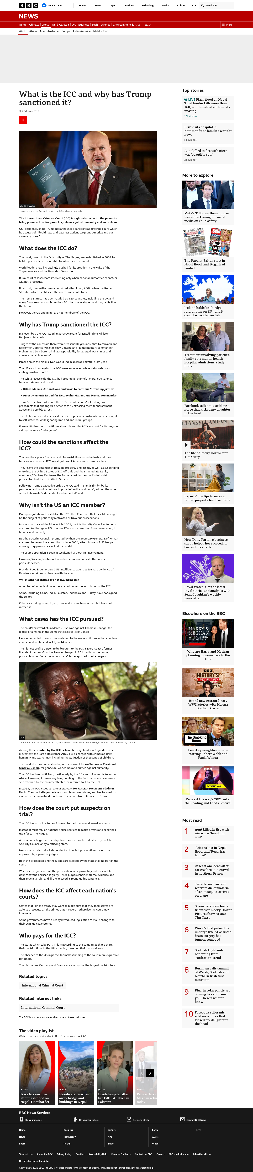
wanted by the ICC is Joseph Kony (59, 750)
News (98, 5)
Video (155, 1143)
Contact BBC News (196, 1120)
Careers (160, 1154)
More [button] (229, 24)
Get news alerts (141, 1120)
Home (82, 5)
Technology (148, 5)
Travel (111, 1143)
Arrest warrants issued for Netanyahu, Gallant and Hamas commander (70, 395)
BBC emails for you (178, 1154)
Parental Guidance (121, 1154)
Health (165, 5)
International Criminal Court (42, 985)
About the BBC (45, 1154)
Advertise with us (202, 1154)
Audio (155, 1137)
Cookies (80, 1154)
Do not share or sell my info (34, 1161)
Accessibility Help (97, 1154)
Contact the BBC (143, 1154)
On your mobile (33, 1120)
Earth (155, 1130)
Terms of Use (26, 1154)
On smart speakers (88, 1120)
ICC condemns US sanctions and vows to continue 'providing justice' (68, 389)
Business (129, 5)
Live (198, 1130)
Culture (181, 5)
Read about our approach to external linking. (130, 1167)
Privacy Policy (64, 1154)
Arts (110, 1137)
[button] (194, 5)
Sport (114, 5)
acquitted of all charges (90, 656)
